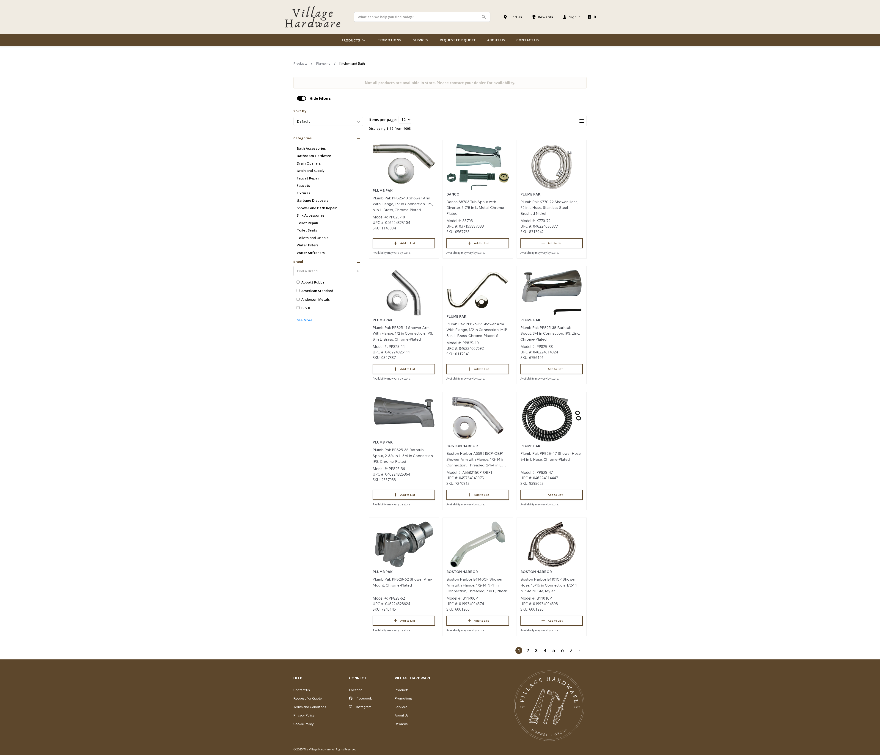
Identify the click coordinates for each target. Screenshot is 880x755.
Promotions (403, 698)
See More (304, 320)
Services (401, 707)
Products (300, 63)
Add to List (407, 243)
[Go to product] (404, 164)
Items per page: (383, 119)
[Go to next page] (579, 650)
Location (355, 690)
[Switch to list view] (581, 121)
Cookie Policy (303, 724)
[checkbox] (301, 98)
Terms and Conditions (309, 707)
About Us (401, 715)
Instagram (363, 707)
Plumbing (323, 63)
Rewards (401, 724)
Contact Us (301, 690)
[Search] (358, 271)
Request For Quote (307, 698)
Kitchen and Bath (352, 63)
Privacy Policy (304, 715)
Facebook (364, 698)
